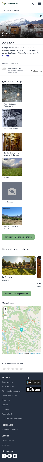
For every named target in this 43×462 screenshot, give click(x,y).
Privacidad (6, 400)
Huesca (8, 10)
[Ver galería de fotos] (40, 36)
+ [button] (5, 308)
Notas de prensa (8, 387)
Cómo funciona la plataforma (12, 418)
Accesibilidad (7, 414)
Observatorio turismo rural (11, 391)
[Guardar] (40, 15)
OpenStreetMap (35, 353)
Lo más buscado (8, 440)
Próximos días (36, 71)
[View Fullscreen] (5, 317)
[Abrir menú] (39, 3)
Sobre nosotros (7, 382)
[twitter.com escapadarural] (15, 458)
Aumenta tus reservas (10, 429)
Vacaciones (6, 445)
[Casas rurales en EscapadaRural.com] (10, 3)
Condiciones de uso (9, 396)
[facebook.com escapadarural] (4, 458)
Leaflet (21, 353)
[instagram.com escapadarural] (9, 458)
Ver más (5, 56)
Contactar (5, 409)
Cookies (5, 405)
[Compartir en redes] (33, 3)
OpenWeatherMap (12, 72)
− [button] (5, 312)
